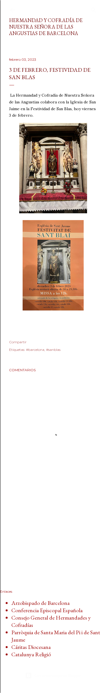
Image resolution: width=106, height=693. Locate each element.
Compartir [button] (18, 342)
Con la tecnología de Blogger (57, 675)
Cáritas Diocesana (31, 647)
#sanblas (53, 349)
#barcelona (35, 349)
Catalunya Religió (31, 654)
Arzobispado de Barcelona (40, 603)
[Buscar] (93, 8)
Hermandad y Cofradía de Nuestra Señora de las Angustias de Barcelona (46, 26)
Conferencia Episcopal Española (47, 610)
